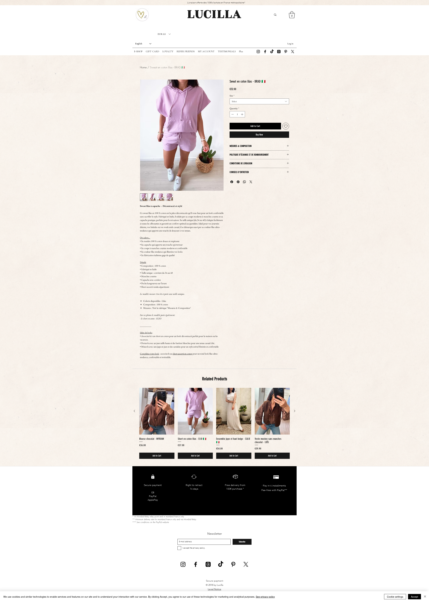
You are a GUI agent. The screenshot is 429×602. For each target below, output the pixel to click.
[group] (214, 423)
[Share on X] (251, 182)
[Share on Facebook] (232, 182)
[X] (292, 51)
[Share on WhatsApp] (244, 182)
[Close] (425, 596)
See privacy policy (265, 596)
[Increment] (242, 114)
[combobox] (259, 101)
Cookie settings (395, 596)
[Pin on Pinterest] (238, 182)
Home (143, 67)
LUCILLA (214, 14)
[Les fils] (279, 51)
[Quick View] (156, 411)
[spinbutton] (237, 114)
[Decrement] (232, 114)
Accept (414, 596)
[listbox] (164, 34)
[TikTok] (272, 51)
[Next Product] (295, 411)
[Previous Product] (134, 411)
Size (232, 95)
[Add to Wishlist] (285, 126)
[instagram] (258, 51)
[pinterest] (286, 51)
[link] (292, 14)
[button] (164, 34)
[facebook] (265, 51)
